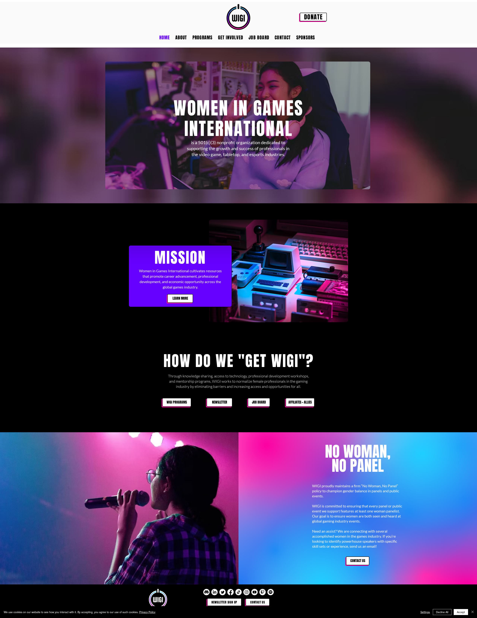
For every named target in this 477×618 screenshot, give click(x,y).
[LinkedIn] (214, 592)
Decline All (442, 612)
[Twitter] (222, 592)
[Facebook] (230, 592)
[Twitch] (262, 592)
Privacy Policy (147, 612)
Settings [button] (425, 612)
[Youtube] (254, 592)
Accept (461, 612)
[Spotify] (270, 592)
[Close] (472, 612)
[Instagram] (246, 592)
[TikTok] (238, 592)
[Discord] (206, 592)
